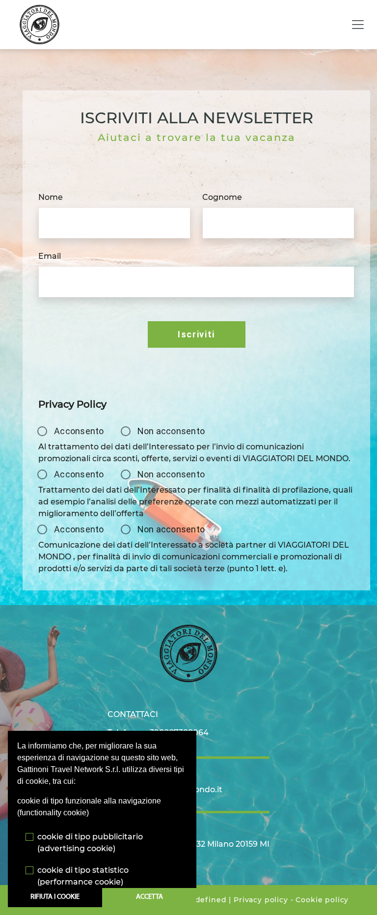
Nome (50, 197)
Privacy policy (261, 899)
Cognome (222, 197)
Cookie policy (322, 899)
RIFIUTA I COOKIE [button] (55, 897)
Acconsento (79, 431)
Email (49, 256)
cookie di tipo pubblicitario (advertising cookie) (90, 842)
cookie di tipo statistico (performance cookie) (83, 876)
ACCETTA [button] (149, 897)
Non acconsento (171, 431)
